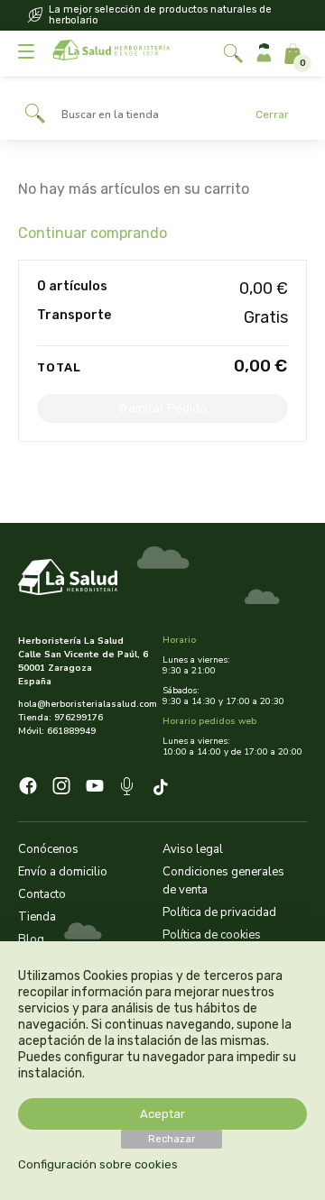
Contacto (42, 894)
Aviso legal (192, 849)
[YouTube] (95, 788)
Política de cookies (211, 935)
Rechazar (171, 1139)
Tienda (37, 917)
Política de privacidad (219, 912)
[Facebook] (28, 788)
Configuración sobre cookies (98, 1164)
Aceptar (162, 1114)
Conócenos (48, 849)
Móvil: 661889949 (57, 731)
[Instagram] (61, 788)
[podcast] (128, 788)
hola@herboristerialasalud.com (83, 704)
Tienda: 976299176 (60, 717)
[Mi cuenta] (264, 53)
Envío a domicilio (62, 872)
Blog (31, 939)
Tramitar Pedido (162, 408)
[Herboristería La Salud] (111, 53)
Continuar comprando (92, 233)
